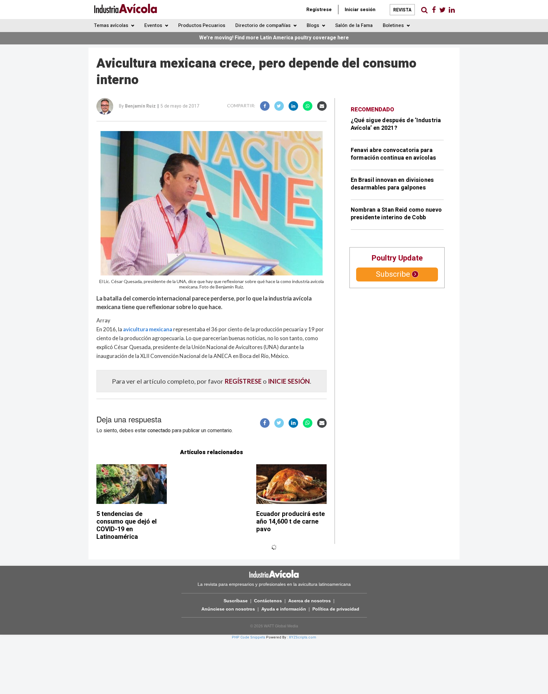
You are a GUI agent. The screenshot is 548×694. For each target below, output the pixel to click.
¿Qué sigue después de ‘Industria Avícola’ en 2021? (396, 124)
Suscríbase (236, 600)
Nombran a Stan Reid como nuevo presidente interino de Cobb (396, 214)
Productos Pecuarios (201, 25)
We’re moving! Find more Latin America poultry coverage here (274, 38)
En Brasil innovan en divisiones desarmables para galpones (392, 184)
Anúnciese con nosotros (228, 608)
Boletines (394, 25)
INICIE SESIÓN (289, 381)
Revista (402, 10)
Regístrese (319, 9)
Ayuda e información (283, 608)
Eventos (153, 25)
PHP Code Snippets (248, 637)
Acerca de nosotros (309, 600)
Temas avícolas (111, 25)
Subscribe (393, 274)
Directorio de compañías (263, 25)
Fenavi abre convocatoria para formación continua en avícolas (393, 154)
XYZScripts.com (302, 637)
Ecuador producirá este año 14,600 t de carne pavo (290, 521)
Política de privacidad (335, 608)
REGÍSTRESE (243, 381)
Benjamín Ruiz (140, 106)
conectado (159, 430)
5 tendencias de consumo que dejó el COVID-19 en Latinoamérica (126, 525)
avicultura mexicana (147, 329)
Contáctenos (268, 600)
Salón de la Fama (354, 25)
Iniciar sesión (360, 9)
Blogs (313, 25)
